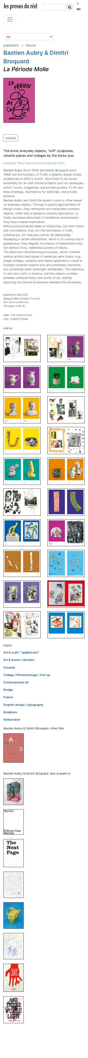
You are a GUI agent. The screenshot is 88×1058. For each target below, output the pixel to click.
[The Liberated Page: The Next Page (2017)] (15, 853)
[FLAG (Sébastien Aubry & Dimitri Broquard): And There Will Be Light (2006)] (15, 1009)
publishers (11, 45)
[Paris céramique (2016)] (15, 748)
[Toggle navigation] (10, 19)
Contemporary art (16, 682)
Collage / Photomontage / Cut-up (26, 675)
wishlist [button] (10, 138)
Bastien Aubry (12, 170)
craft (69, 230)
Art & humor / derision (18, 660)
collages (18, 260)
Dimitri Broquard (57, 170)
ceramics (31, 260)
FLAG (44, 174)
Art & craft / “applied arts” (21, 652)
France (8, 697)
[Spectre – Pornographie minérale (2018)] (15, 821)
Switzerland (11, 719)
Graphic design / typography (23, 704)
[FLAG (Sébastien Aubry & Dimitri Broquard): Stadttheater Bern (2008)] (15, 977)
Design (8, 689)
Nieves (31, 45)
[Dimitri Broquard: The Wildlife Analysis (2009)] (15, 946)
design (7, 209)
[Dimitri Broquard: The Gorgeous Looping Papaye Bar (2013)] (15, 884)
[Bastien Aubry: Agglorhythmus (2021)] (15, 791)
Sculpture (10, 712)
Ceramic (9, 667)
